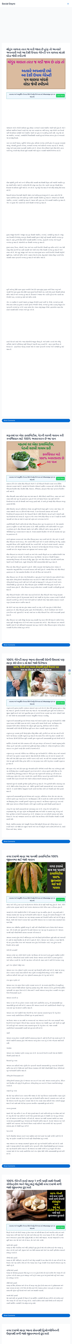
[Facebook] (69, 671)
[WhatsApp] (69, 674)
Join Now (60, 95)
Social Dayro (8, 3)
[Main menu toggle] (68, 4)
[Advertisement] (36, 29)
